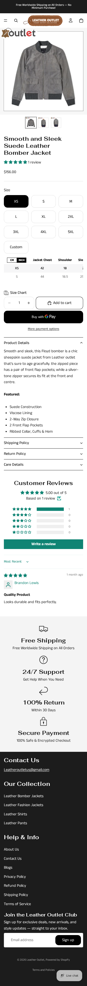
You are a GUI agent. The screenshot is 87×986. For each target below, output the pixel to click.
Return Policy (15, 454)
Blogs (8, 867)
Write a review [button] (43, 544)
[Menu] (5, 20)
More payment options (43, 329)
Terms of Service (17, 904)
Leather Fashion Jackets (23, 805)
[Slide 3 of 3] (56, 122)
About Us (11, 849)
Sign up (68, 940)
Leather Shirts (15, 814)
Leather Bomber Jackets (24, 796)
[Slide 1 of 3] (31, 122)
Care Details (13, 464)
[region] (43, 268)
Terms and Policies (43, 970)
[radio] (12, 260)
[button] (16, 162)
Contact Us (13, 858)
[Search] (16, 20)
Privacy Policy (15, 877)
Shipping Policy (16, 443)
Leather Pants (15, 823)
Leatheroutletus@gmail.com (26, 770)
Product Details (16, 343)
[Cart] (81, 20)
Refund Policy (15, 886)
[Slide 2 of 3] (43, 122)
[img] (15, 575)
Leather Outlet (35, 960)
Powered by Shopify (58, 960)
